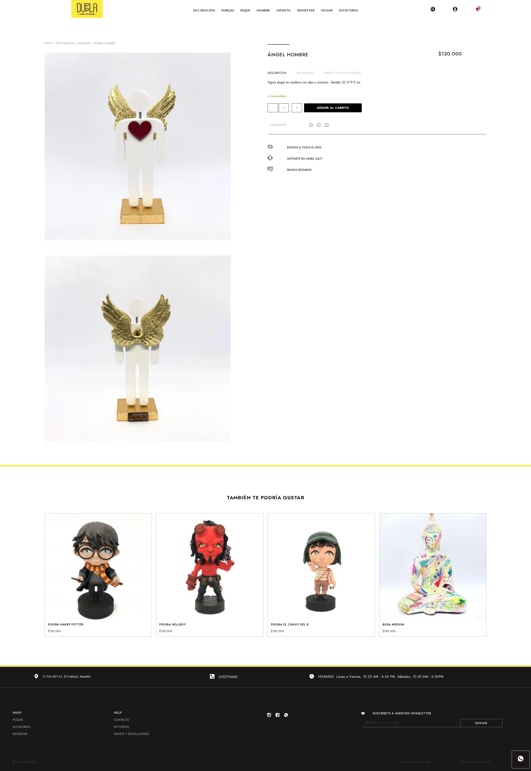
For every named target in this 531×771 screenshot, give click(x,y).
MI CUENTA (121, 727)
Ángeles (84, 43)
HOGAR (18, 720)
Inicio (49, 43)
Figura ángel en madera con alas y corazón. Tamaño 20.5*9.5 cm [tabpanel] (314, 82)
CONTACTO (121, 720)
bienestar (20, 734)
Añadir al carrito (333, 107)
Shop (17, 713)
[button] (311, 125)
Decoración (65, 43)
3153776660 (228, 676)
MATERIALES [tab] (305, 73)
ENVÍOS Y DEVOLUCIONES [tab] (342, 73)
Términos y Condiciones (414, 762)
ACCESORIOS (21, 727)
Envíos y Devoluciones (131, 734)
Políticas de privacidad (475, 762)
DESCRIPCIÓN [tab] (277, 73)
